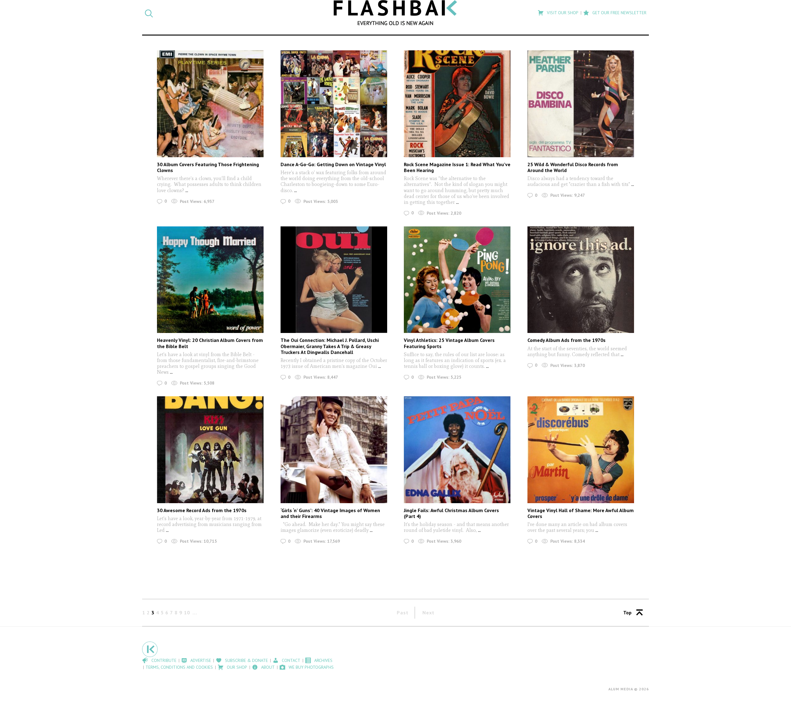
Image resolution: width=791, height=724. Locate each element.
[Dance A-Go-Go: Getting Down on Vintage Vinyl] (334, 103)
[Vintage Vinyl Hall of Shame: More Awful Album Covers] (580, 449)
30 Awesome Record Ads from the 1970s (202, 510)
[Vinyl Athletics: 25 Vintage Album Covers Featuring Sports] (457, 279)
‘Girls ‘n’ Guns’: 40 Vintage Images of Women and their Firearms (330, 513)
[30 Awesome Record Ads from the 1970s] (210, 449)
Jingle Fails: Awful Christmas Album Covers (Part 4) (451, 513)
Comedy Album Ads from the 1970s (566, 340)
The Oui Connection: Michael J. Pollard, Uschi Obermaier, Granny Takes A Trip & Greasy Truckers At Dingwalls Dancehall (330, 346)
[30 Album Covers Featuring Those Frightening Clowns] (210, 103)
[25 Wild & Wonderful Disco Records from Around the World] (580, 103)
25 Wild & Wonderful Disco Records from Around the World (572, 167)
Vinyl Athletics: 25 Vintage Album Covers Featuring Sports (449, 343)
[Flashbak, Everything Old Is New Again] (395, 12)
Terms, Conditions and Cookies (179, 667)
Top (627, 612)
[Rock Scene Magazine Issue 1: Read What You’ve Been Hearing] (457, 103)
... (186, 190)
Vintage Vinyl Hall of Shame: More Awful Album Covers (580, 513)
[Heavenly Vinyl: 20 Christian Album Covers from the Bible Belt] (210, 279)
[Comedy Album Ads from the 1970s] (580, 279)
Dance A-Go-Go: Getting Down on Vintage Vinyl (333, 164)
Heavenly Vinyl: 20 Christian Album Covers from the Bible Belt (210, 343)
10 (187, 612)
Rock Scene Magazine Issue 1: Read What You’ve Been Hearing (457, 167)
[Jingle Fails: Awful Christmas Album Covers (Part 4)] (457, 449)
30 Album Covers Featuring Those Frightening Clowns (208, 167)
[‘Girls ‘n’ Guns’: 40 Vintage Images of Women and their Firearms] (334, 449)
